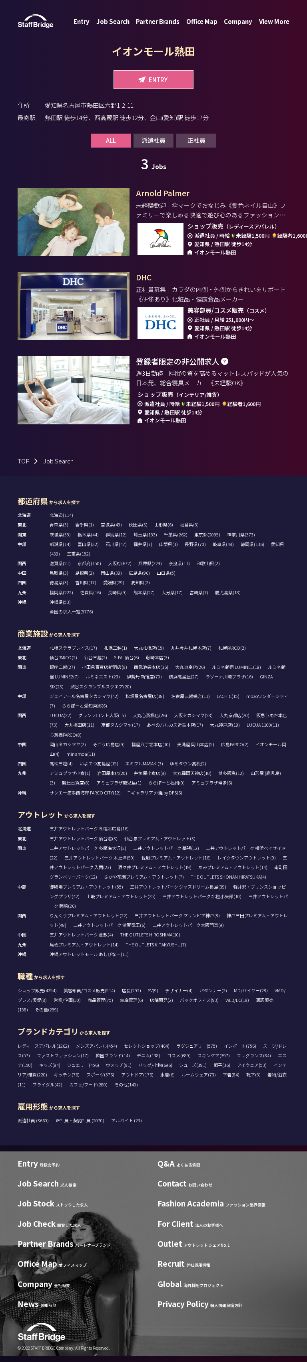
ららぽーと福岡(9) (166, 782)
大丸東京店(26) (190, 667)
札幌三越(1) (115, 648)
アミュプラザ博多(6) (211, 782)
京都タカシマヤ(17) (120, 724)
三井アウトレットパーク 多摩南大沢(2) (88, 848)
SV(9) (153, 990)
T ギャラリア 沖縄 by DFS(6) (155, 792)
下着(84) (231, 1074)
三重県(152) (78, 553)
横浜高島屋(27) (184, 676)
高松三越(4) (61, 763)
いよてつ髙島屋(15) (99, 763)
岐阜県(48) (223, 544)
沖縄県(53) (60, 602)
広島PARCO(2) (235, 744)
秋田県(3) (138, 524)
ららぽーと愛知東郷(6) (84, 705)
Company (238, 21)
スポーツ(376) (100, 1074)
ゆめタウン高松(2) (188, 763)
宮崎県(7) (198, 592)
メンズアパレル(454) (96, 1046)
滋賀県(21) (60, 563)
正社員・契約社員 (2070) (80, 1120)
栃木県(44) (88, 534)
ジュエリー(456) (83, 1065)
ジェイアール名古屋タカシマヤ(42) (84, 696)
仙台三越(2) (95, 657)
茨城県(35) (60, 534)
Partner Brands (157, 21)
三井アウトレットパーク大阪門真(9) (188, 925)
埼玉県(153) (145, 534)
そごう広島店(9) (109, 744)
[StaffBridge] (36, 21)
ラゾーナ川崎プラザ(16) (229, 676)
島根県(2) (84, 573)
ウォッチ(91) (119, 1065)
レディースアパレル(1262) (43, 1046)
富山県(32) (88, 544)
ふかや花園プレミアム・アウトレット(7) (144, 876)
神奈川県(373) (241, 534)
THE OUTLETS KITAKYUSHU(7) (156, 944)
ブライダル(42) (47, 1084)
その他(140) (126, 1084)
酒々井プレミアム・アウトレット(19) (154, 867)
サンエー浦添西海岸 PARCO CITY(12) (85, 792)
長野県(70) (195, 544)
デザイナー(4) (179, 990)
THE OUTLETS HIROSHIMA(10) (150, 934)
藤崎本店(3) (157, 657)
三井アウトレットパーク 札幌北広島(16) (89, 828)
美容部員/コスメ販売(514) (89, 990)
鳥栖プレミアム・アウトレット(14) (84, 944)
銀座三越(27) (62, 667)
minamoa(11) (80, 754)
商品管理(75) (100, 1000)
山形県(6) (163, 524)
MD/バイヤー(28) (251, 990)
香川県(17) (85, 582)
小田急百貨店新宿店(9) (104, 667)
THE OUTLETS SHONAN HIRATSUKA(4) (228, 876)
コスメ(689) (179, 1055)
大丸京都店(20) (234, 715)
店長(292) (131, 990)
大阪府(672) (120, 563)
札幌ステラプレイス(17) (73, 648)
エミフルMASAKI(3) (144, 763)
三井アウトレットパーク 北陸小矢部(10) (201, 896)
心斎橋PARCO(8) (66, 734)
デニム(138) (148, 1055)
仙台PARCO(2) (63, 657)
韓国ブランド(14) (113, 1055)
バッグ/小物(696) (155, 1065)
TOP (24, 461)
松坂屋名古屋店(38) (145, 696)
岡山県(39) (111, 573)
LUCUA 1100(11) (263, 724)
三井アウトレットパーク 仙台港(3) (84, 838)
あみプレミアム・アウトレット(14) (232, 867)
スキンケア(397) (213, 1055)
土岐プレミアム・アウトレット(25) (120, 896)
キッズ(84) (49, 1065)
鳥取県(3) (59, 573)
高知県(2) (140, 582)
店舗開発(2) (161, 1000)
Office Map (201, 21)
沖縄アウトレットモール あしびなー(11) (89, 954)
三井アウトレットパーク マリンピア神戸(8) (177, 915)
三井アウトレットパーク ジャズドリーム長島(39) (178, 886)
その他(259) (46, 1009)
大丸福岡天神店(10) (192, 773)
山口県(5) (166, 573)
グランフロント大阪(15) (102, 715)
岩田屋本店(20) (112, 773)
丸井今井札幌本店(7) (191, 648)
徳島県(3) (59, 582)
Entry (82, 21)
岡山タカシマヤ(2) (68, 744)
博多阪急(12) (231, 773)
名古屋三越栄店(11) (190, 696)
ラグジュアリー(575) (196, 1046)
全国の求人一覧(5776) (71, 611)
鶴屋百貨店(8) (76, 782)
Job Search (113, 21)
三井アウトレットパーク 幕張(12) (166, 848)
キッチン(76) (67, 1074)
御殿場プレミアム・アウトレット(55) (86, 886)
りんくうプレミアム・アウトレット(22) (89, 915)
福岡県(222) (61, 592)
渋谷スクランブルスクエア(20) (100, 686)
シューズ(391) (193, 1065)
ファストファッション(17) (63, 1055)
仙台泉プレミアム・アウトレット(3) (159, 838)
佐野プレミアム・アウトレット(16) (176, 857)
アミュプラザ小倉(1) (70, 773)
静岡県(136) (252, 544)
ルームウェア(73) (198, 1074)
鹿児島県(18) (228, 592)
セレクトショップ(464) (146, 1046)
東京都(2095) (207, 534)
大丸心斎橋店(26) (150, 715)
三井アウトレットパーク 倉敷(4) (81, 934)
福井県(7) (143, 544)
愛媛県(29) (113, 582)
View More (274, 21)
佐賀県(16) (90, 592)
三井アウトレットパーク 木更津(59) (99, 857)
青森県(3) (59, 524)
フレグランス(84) (254, 1055)
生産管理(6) (131, 1000)
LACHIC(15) (228, 696)
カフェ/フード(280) (88, 1084)
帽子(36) (221, 1065)
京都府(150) (89, 563)
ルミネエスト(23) (103, 676)
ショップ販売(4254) (37, 990)
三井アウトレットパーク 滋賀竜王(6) (109, 925)
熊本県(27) (144, 592)
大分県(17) (172, 592)
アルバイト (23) (126, 1120)
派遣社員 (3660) (34, 1120)
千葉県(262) (175, 534)
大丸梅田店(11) (79, 724)
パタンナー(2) (213, 990)
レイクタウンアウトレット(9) (246, 857)
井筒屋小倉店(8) (150, 773)
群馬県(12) (116, 534)
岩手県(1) (84, 524)
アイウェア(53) (252, 1065)
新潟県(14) (60, 544)
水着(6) (167, 1074)
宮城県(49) (111, 524)
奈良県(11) (179, 563)
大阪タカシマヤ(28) (193, 715)
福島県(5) (189, 524)
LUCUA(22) (61, 715)
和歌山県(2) (208, 563)
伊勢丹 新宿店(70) (144, 676)
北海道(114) (61, 515)
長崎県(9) (117, 592)
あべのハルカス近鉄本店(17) (175, 724)
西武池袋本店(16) (151, 667)
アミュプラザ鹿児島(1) (119, 782)
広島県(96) (139, 573)
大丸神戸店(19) (225, 724)
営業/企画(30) (67, 1000)
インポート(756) (240, 1046)
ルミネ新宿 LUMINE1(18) (236, 667)
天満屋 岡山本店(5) (195, 744)
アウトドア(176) (137, 1074)
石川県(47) (116, 544)
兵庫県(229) (150, 563)
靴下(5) (253, 1074)
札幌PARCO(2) (232, 648)
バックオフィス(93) (199, 1000)
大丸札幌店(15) (149, 648)
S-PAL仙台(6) (126, 657)
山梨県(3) (168, 544)
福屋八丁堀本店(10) (151, 744)
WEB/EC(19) (237, 1000)
